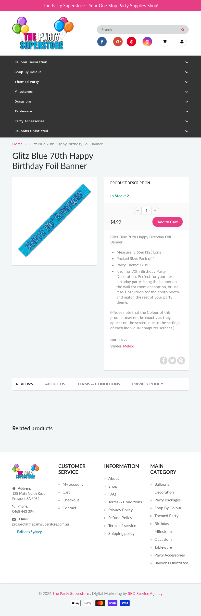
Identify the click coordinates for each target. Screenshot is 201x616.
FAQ (112, 494)
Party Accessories (169, 555)
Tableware (163, 547)
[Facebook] (102, 41)
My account (73, 484)
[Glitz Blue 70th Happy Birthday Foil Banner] (54, 220)
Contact (69, 507)
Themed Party (166, 515)
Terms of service (122, 525)
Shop (112, 486)
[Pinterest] (131, 41)
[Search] (182, 30)
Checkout (71, 499)
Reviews (24, 383)
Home (17, 143)
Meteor (128, 346)
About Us (55, 383)
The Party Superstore (70, 593)
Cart (66, 492)
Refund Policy (120, 517)
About (113, 478)
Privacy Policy (147, 383)
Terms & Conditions (98, 383)
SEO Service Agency (145, 593)
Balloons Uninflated (171, 562)
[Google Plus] (118, 41)
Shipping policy (121, 533)
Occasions (163, 539)
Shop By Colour (167, 507)
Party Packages (167, 499)
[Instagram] (147, 41)
